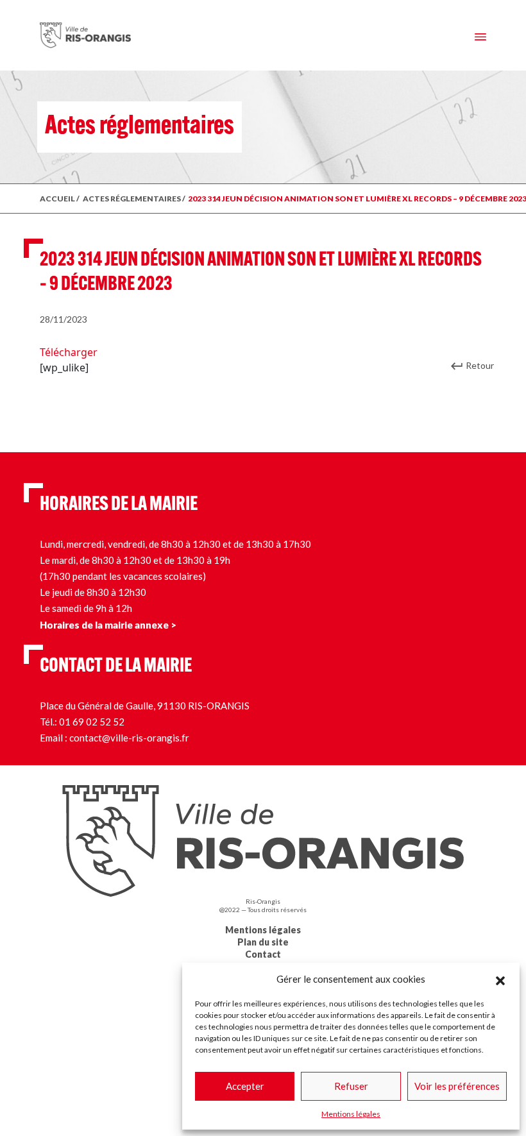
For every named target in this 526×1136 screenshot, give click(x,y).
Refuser (351, 1086)
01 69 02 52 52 (91, 721)
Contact (263, 954)
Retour (480, 365)
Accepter (245, 1086)
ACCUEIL (57, 198)
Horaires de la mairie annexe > (108, 625)
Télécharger (69, 352)
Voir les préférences (457, 1086)
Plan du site (263, 942)
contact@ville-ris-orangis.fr (129, 737)
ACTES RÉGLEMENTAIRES (132, 198)
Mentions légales (350, 1114)
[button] (500, 978)
